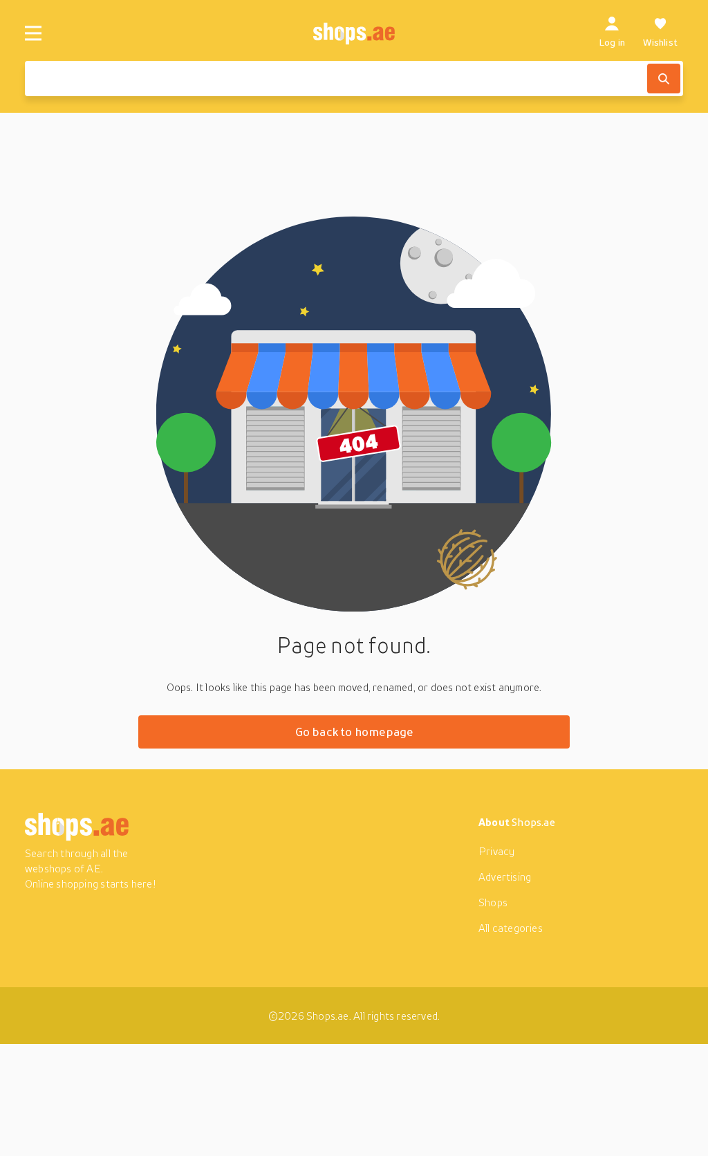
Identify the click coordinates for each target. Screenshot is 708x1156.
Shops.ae (533, 822)
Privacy (496, 851)
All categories (510, 927)
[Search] (663, 78)
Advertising (504, 876)
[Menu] (33, 33)
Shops (492, 902)
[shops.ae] (354, 33)
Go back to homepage (354, 731)
